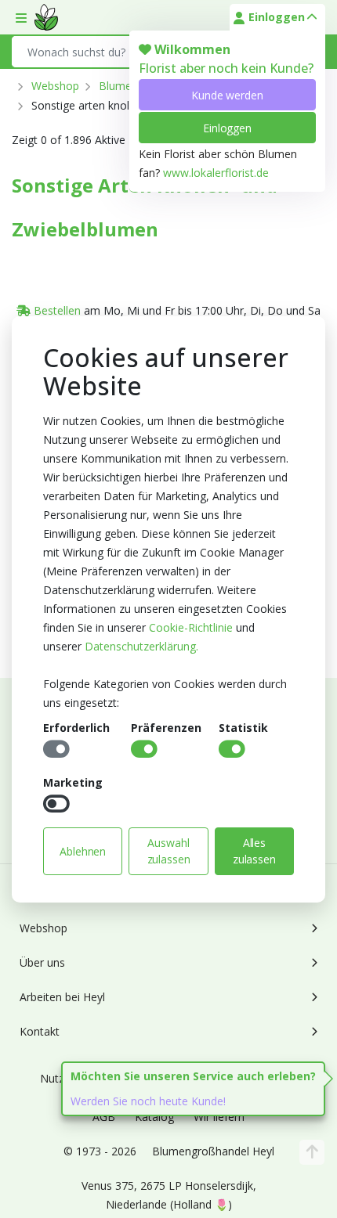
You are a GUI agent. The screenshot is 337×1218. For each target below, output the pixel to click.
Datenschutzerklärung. (141, 646)
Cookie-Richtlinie (191, 627)
